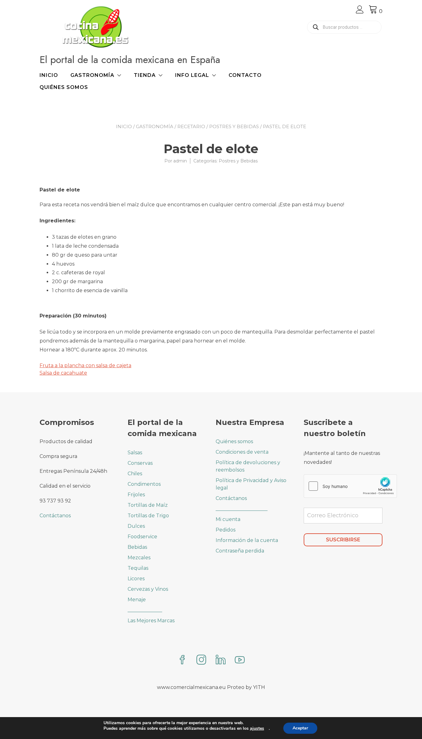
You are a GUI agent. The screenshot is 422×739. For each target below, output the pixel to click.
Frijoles (136, 495)
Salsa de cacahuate (63, 373)
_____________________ (242, 509)
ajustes (257, 728)
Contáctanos (55, 516)
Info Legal (192, 75)
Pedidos (225, 530)
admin (180, 161)
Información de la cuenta (247, 540)
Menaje (137, 600)
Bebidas (137, 547)
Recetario (191, 126)
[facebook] (182, 660)
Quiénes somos (64, 87)
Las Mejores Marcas (151, 621)
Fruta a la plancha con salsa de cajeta (85, 365)
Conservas (140, 463)
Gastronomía (92, 75)
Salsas (135, 453)
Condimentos (144, 484)
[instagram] (201, 660)
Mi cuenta (228, 519)
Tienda (145, 75)
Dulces (136, 526)
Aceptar (300, 728)
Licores (136, 579)
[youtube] (240, 660)
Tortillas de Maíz (148, 505)
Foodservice (142, 537)
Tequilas (138, 568)
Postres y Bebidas (234, 126)
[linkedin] (221, 660)
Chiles (135, 474)
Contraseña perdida (240, 551)
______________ (145, 610)
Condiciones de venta (242, 452)
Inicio (49, 75)
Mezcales (139, 558)
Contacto (245, 75)
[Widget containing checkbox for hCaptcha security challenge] (350, 486)
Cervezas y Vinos (148, 589)
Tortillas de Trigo (148, 516)
